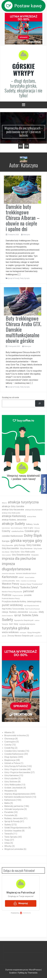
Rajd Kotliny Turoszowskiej (13, 609)
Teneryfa (5, 624)
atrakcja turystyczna (23, 502)
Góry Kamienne (26, 548)
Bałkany (29, 524)
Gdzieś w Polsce (12, 763)
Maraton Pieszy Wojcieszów (12, 592)
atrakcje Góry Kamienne (33, 510)
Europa (5, 541)
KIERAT (21, 577)
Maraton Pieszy (10, 583)
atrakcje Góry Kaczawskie (13, 509)
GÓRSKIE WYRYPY (23, 69)
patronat (28, 591)
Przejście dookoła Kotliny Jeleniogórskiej (21, 601)
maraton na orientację (28, 581)
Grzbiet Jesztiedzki (13, 787)
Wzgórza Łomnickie (13, 849)
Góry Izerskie (33, 545)
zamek (4, 636)
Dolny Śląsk (33, 535)
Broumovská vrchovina (15, 735)
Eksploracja (9, 760)
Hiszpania (34, 555)
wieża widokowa (10, 632)
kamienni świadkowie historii (26, 573)
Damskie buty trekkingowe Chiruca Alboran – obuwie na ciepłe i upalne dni (23, 218)
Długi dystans (10, 757)
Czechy (6, 531)
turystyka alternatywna (27, 624)
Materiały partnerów (13, 806)
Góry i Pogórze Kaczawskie (17, 772)
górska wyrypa (22, 540)
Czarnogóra (10, 741)
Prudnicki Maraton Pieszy (11, 598)
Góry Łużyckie (6, 555)
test (11, 624)
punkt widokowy (12, 605)
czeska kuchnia (17, 531)
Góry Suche (15, 552)
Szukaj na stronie (10, 397)
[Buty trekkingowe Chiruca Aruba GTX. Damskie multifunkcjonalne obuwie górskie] (22, 301)
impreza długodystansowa (16, 566)
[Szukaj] (39, 403)
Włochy (7, 846)
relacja (5, 612)
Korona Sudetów (29, 577)
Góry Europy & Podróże (15, 766)
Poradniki (8, 812)
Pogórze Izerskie (17, 595)
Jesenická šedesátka (8, 573)
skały (41, 612)
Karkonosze (10, 577)
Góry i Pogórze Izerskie (15, 769)
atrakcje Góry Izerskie (13, 506)
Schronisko (33, 612)
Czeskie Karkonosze (13, 754)
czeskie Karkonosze (12, 536)
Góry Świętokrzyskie (21, 555)
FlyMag (21, 972)
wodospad (23, 632)
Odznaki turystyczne (14, 809)
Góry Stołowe (5, 552)
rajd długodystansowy (31, 605)
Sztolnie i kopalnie (12, 830)
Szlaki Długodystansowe (16, 827)
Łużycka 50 (38, 636)
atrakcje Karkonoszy (14, 516)
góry (38, 540)
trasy (16, 624)
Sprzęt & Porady (13, 278)
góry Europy (19, 545)
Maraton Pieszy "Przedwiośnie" (31, 584)
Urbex (7, 843)
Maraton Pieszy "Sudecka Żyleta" (20, 587)
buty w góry (28, 528)
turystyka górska (15, 628)
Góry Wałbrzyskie (28, 552)
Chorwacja (9, 738)
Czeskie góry (32, 531)
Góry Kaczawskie (10, 548)
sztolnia (37, 620)
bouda (36, 524)
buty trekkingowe (17, 528)
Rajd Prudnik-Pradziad (32, 609)
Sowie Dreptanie (7, 615)
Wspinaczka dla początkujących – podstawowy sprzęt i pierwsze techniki (23, 132)
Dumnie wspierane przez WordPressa (23, 969)
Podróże (6, 595)
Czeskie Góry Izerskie (14, 751)
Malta (18, 581)
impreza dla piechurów (19, 559)
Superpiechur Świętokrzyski (23, 620)
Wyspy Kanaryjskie (33, 632)
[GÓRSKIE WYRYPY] (23, 56)
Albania (4, 503)
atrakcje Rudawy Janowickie (14, 520)
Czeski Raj (9, 748)
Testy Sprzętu (25, 278)
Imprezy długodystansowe (17, 794)
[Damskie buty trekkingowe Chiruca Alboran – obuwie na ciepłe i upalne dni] (22, 189)
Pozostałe (9, 815)
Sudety (7, 619)
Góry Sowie (38, 548)
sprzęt (17, 615)
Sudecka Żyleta (30, 615)
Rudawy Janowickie (18, 612)
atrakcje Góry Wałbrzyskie (11, 513)
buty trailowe (6, 528)
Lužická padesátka (8, 581)
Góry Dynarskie (7, 545)
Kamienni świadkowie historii (18, 797)
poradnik (28, 595)
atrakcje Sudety (13, 524)
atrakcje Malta (31, 516)
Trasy (7, 840)
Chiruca (37, 528)
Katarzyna (26, 234)
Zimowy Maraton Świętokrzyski (20, 636)
